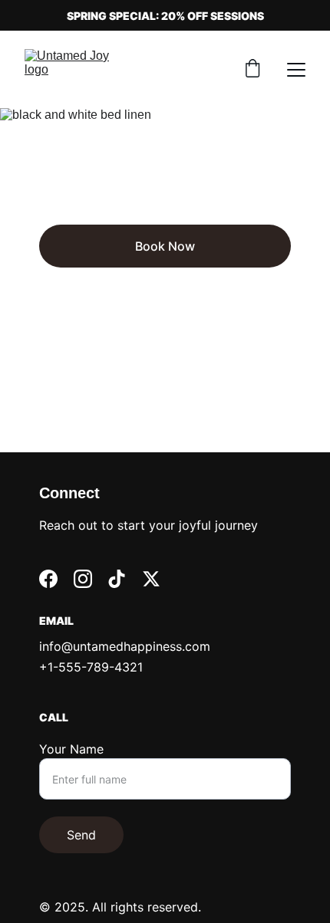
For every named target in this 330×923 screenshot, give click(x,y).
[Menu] (296, 70)
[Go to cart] (252, 69)
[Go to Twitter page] (151, 579)
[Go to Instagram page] (83, 579)
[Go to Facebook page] (48, 579)
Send (81, 835)
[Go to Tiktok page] (116, 579)
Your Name (71, 749)
